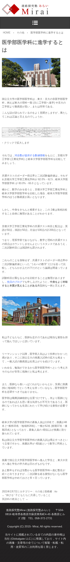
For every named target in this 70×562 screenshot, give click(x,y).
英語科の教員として (15, 499)
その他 (38, 491)
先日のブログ (14, 281)
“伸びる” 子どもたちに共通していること (26, 495)
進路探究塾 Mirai (36, 9)
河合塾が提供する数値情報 (30, 155)
